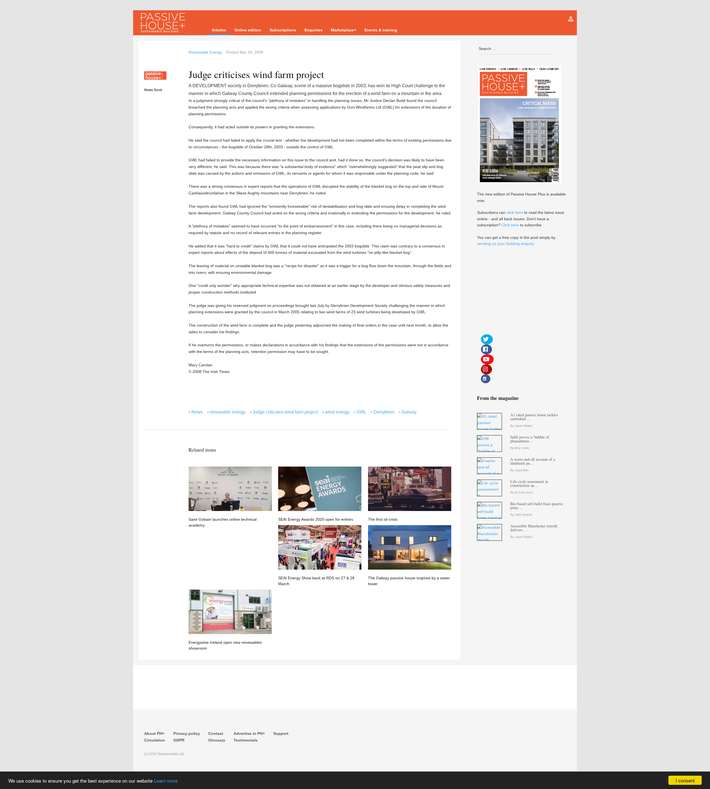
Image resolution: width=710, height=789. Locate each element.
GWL (361, 412)
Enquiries (314, 30)
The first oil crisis (382, 519)
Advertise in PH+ (249, 733)
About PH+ (154, 733)
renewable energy (227, 412)
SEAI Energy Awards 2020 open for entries (315, 519)
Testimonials (246, 740)
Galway (409, 412)
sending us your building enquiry (505, 243)
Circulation (154, 740)
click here (514, 212)
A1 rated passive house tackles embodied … (534, 416)
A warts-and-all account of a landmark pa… (532, 461)
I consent (685, 780)
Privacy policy (186, 733)
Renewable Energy (205, 52)
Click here (510, 225)
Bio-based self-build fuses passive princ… (536, 505)
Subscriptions (283, 30)
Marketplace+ (343, 30)
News (197, 412)
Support (280, 733)
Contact (215, 733)
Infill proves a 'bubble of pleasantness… (529, 439)
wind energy (337, 412)
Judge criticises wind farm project (285, 412)
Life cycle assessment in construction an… (529, 483)
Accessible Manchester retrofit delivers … (533, 527)
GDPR (178, 740)
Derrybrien (384, 412)
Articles (219, 30)
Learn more (166, 780)
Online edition (247, 30)
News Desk (153, 90)
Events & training (380, 30)
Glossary (216, 740)
